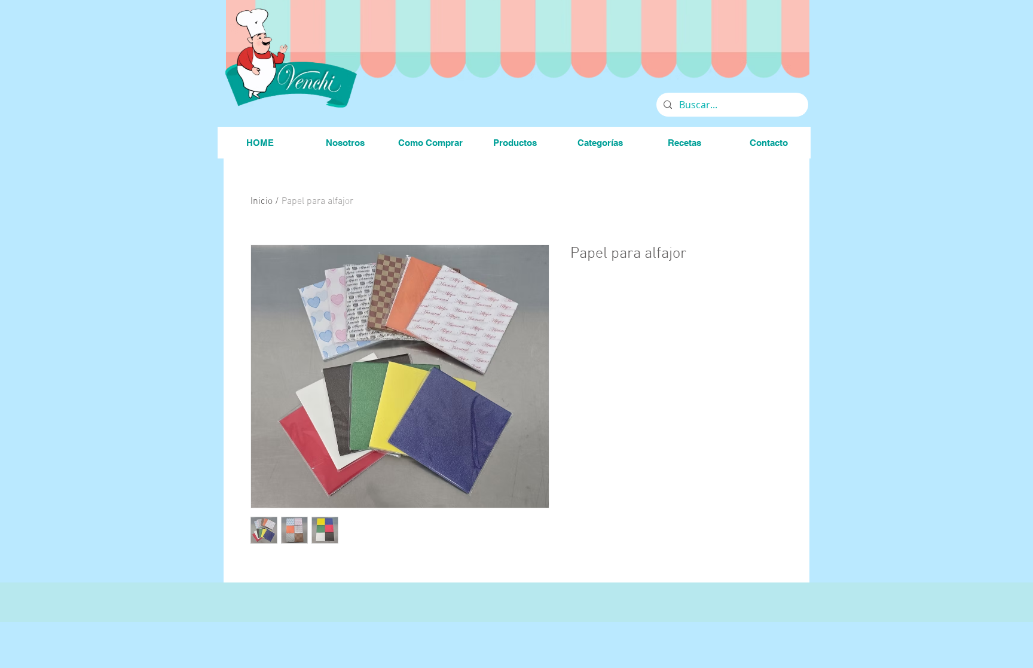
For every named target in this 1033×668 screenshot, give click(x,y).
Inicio (261, 202)
